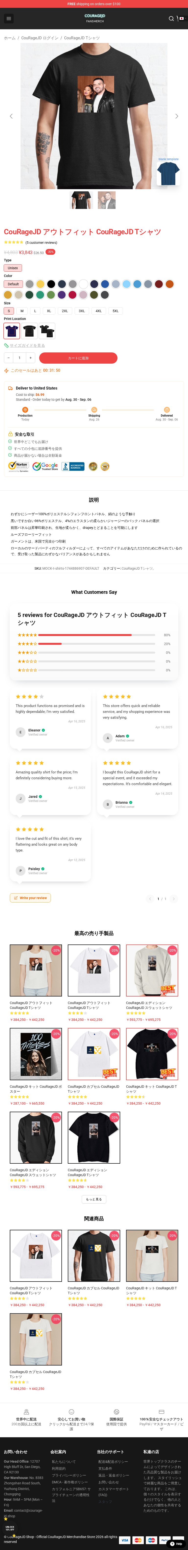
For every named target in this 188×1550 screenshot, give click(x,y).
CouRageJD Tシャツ (82, 38)
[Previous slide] (11, 116)
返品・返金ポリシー (113, 1475)
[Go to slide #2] (106, 200)
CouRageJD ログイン (40, 38)
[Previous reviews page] (150, 898)
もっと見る (94, 1199)
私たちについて (64, 1462)
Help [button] (179, 1544)
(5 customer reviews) (41, 243)
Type (8, 260)
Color (8, 276)
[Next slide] (176, 116)
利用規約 (59, 1468)
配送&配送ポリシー (113, 1462)
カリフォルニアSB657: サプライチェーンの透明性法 (71, 1495)
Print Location (15, 319)
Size (7, 303)
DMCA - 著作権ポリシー (70, 1482)
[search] (171, 18)
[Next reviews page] (173, 898)
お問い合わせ (108, 1482)
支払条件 (105, 1468)
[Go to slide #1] (81, 200)
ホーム (10, 38)
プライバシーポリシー (69, 1475)
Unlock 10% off (10, 1528)
